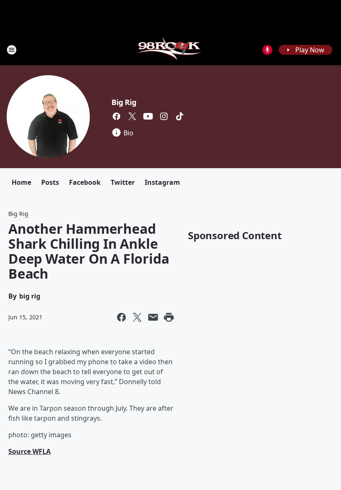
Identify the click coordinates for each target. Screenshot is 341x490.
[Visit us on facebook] (116, 116)
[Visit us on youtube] (148, 116)
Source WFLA (29, 451)
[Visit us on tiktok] (180, 116)
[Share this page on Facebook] (121, 317)
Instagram (162, 182)
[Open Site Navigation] (12, 50)
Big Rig (123, 102)
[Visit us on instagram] (164, 116)
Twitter (123, 182)
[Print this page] (169, 317)
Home (21, 182)
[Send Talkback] (267, 50)
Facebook (85, 182)
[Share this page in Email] (153, 317)
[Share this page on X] (137, 317)
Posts (50, 182)
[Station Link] (171, 49)
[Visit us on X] (132, 116)
